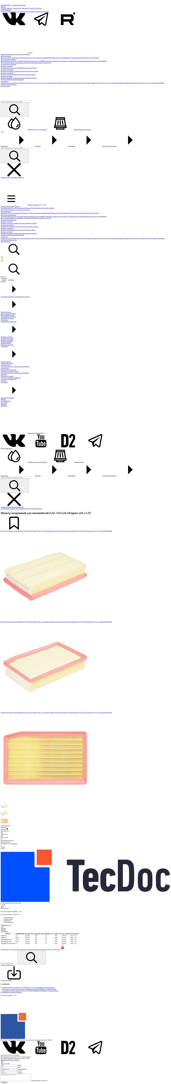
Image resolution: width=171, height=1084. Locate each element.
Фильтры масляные (7, 76)
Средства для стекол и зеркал (87, 83)
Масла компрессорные (8, 63)
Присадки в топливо (138, 83)
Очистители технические (70, 83)
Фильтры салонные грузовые (10, 68)
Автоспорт (87, 129)
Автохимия (4, 81)
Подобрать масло (6, 177)
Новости (40, 11)
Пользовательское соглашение (10, 1060)
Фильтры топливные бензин (9, 74)
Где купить (20, 11)
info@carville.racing (6, 448)
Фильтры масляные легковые (28, 78)
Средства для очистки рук (9, 84)
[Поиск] (15, 110)
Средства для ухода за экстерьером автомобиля (47, 83)
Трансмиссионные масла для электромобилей (93, 61)
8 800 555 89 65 (39, 433)
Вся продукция (5, 86)
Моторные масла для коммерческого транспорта (64, 58)
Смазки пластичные (17, 83)
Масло (4, 280)
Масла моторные (6, 56)
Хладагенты (47, 63)
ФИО (20, 1065)
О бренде (4, 11)
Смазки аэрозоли (6, 83)
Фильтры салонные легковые (28, 68)
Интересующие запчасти (40, 1080)
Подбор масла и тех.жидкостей (37, 129)
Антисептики (5, 368)
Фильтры (11, 280)
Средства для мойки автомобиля (154, 83)
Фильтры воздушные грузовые (10, 71)
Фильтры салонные (7, 66)
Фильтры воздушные (7, 69)
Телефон (20, 1073)
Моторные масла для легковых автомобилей (35, 58)
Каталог (30, 205)
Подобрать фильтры (17, 177)
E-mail (20, 1071)
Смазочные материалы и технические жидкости (15, 54)
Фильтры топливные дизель (26, 74)
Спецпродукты (28, 83)
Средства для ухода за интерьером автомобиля (110, 83)
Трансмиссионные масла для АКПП (12, 61)
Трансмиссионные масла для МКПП (34, 61)
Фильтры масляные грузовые (10, 78)
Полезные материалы (30, 11)
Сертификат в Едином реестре (45, 987)
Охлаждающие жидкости (22, 63)
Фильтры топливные (7, 73)
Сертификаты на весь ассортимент (11, 992)
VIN (19, 1067)
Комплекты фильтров (17, 79)
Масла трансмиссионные (8, 59)
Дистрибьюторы (12, 11)
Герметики (128, 83)
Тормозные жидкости (37, 63)
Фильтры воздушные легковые (29, 71)
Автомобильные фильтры (8, 64)
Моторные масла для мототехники (11, 58)
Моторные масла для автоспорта (89, 58)
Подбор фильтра (79, 129)
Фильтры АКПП (6, 79)
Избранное (31, 433)
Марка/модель (22, 1069)
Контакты (46, 11)
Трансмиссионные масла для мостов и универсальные (62, 61)
